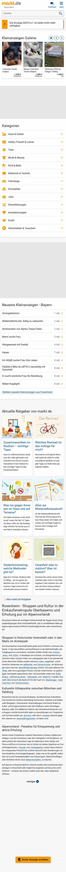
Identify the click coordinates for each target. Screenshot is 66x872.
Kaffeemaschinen (17, 677)
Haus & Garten (16, 134)
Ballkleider (28, 664)
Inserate (46, 715)
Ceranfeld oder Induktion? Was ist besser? (46, 568)
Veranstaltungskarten (25, 718)
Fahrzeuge (13, 181)
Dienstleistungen (17, 204)
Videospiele (32, 677)
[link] (11, 60)
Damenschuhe (44, 664)
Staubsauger (51, 680)
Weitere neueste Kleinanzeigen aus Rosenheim (27, 392)
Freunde (22, 747)
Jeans (5, 655)
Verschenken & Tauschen (21, 228)
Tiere (11, 149)
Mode (4, 671)
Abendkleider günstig (28, 667)
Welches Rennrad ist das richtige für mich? (48, 446)
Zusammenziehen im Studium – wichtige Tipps (16, 446)
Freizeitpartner (37, 747)
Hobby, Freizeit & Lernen (21, 142)
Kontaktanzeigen (17, 212)
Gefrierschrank (22, 683)
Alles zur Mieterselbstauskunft (49, 507)
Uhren (41, 661)
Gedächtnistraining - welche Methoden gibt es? (16, 568)
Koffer (15, 655)
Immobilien (14, 189)
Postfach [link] (52, 7)
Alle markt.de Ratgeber (18, 599)
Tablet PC (46, 677)
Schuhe (56, 652)
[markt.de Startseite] (11, 3)
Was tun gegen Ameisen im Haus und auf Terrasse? (17, 508)
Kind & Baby (14, 165)
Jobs (11, 196)
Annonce (27, 715)
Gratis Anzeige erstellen (35, 859)
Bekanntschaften (33, 760)
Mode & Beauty (16, 157)
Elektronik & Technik (19, 173)
